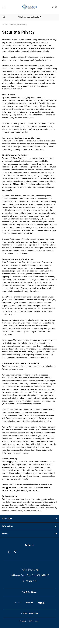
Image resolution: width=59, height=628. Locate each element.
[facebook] (9, 552)
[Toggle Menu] (4, 7)
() (55, 7)
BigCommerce (34, 621)
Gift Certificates (30, 592)
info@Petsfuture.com (29, 57)
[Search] (2, 17)
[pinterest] (15, 552)
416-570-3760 (30, 581)
